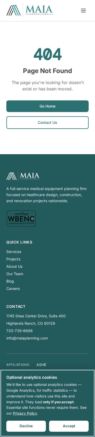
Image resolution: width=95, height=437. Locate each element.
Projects (13, 259)
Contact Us (47, 122)
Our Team (14, 273)
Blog (10, 281)
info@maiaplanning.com (27, 338)
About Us (14, 266)
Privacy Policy (25, 413)
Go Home (47, 106)
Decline (26, 426)
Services (13, 251)
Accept (69, 426)
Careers (13, 288)
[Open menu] (83, 10)
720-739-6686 (19, 330)
